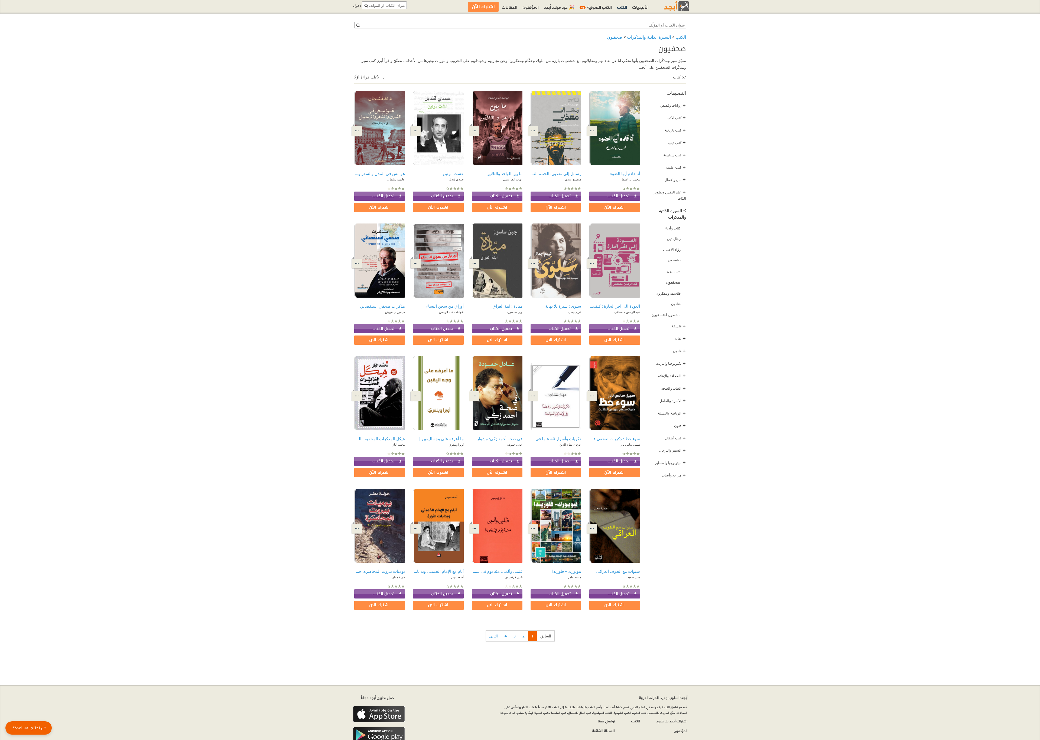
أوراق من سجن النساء (445, 306)
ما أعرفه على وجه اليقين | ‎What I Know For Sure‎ (438, 438)
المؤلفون (531, 7)
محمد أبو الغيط (631, 179)
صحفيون (614, 37)
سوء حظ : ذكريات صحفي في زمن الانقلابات (614, 438)
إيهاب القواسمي (512, 179)
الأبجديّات (640, 7)
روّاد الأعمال (672, 249)
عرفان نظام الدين (570, 444)
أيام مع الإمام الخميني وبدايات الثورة (438, 571)
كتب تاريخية (675, 130)
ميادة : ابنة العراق (507, 306)
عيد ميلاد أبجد (559, 7)
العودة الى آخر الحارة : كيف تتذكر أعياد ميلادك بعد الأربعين (614, 306)
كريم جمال (574, 312)
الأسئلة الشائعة (603, 730)
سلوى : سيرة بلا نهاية (563, 306)
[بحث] (358, 25)
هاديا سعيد (634, 577)
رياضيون (674, 260)
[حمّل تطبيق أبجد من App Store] (379, 714)
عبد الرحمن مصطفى (627, 312)
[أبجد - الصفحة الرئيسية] (670, 6)
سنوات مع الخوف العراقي (618, 571)
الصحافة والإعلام (672, 375)
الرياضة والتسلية (671, 413)
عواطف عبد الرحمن (451, 312)
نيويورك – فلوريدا (566, 571)
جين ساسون (514, 312)
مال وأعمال (675, 179)
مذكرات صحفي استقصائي (382, 306)
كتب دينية (677, 142)
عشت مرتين (453, 173)
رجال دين (674, 238)
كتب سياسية (674, 155)
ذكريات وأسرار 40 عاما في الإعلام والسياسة (556, 438)
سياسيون (674, 270)
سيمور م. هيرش (395, 312)
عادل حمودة (514, 444)
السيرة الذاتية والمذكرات (649, 37)
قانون (679, 350)
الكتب (680, 37)
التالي (493, 636)
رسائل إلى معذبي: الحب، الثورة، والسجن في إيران (556, 173)
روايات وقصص (673, 105)
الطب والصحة (673, 388)
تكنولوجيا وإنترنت (671, 363)
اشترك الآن (614, 207)
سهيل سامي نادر (630, 444)
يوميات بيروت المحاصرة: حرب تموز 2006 (379, 571)
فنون (680, 425)
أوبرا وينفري (456, 444)
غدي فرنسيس (513, 577)
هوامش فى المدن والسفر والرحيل (379, 173)
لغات (680, 338)
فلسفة (679, 326)
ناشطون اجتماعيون (666, 314)
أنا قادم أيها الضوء (625, 173)
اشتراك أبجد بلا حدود (671, 720)
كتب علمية (676, 167)
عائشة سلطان (396, 179)
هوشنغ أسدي (573, 179)
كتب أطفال (675, 438)
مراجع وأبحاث (673, 475)
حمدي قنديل (456, 179)
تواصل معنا (606, 720)
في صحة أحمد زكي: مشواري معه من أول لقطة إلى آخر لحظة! (497, 438)
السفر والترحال (672, 450)
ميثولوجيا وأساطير (670, 462)
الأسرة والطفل (672, 400)
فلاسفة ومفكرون (668, 293)
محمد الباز (399, 444)
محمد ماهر (574, 577)
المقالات (509, 7)
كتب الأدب (676, 117)
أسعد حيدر (457, 577)
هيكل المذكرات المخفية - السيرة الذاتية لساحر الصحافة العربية (379, 438)
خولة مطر (398, 577)
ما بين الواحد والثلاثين (504, 173)
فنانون (676, 303)
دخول (357, 5)
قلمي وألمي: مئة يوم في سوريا (497, 571)
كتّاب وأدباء (673, 228)
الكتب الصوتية (596, 7)
